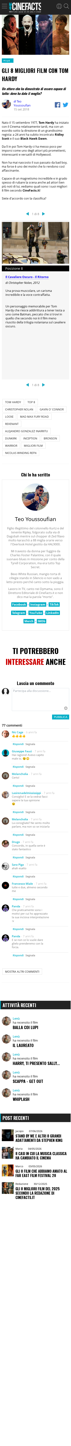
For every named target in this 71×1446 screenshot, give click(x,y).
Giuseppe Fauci (22, 751)
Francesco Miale (22, 883)
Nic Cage (17, 732)
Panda (16, 906)
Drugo (16, 842)
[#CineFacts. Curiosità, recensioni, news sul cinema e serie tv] (25, 9)
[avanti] (43, 214)
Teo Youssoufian (22, 103)
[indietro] (27, 214)
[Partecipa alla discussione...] (40, 699)
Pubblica (60, 717)
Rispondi (18, 744)
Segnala (30, 744)
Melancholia (20, 774)
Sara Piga (18, 864)
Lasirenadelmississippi (26, 793)
